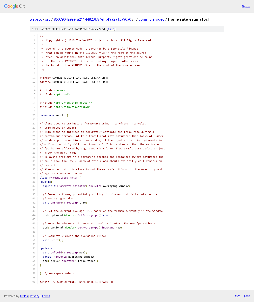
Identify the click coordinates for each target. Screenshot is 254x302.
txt (237, 296)
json (247, 296)
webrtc (36, 19)
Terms (46, 296)
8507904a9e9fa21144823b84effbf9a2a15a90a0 (92, 19)
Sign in (246, 6)
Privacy (34, 296)
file (111, 29)
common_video (152, 19)
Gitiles (24, 296)
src (47, 19)
